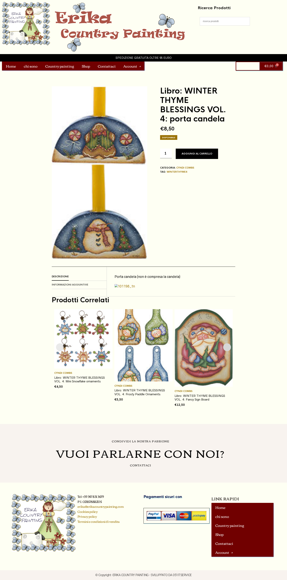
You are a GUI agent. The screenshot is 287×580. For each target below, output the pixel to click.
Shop (86, 66)
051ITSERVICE (182, 575)
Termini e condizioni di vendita (99, 521)
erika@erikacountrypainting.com (101, 506)
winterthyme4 (177, 171)
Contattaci (107, 66)
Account (130, 66)
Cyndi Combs (185, 167)
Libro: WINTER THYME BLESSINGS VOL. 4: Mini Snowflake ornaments (79, 379)
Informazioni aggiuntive (70, 284)
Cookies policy (88, 511)
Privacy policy (87, 516)
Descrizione (60, 276)
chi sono (30, 66)
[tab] (79, 277)
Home (11, 66)
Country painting (59, 66)
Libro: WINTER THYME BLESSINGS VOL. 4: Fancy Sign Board (200, 397)
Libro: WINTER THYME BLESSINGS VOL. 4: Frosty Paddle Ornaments (139, 392)
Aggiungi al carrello (197, 153)
